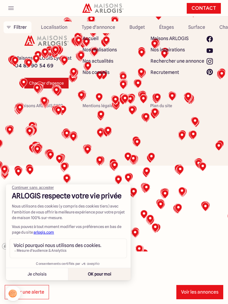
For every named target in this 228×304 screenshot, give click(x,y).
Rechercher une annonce (177, 61)
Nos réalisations (100, 50)
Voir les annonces (199, 292)
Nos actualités (98, 61)
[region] (114, 132)
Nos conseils (96, 72)
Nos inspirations (168, 50)
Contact (203, 8)
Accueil (91, 38)
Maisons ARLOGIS (170, 38)
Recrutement (165, 72)
